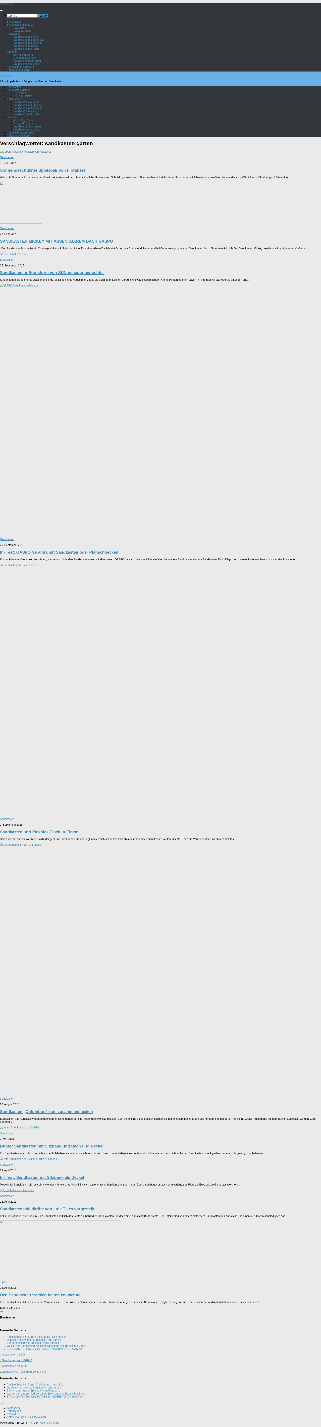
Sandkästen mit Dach (26, 48)
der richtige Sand (23, 54)
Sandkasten (7, 4)
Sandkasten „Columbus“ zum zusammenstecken (46, 1111)
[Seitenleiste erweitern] (1, 1311)
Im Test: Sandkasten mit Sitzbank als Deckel (42, 1177)
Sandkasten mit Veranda (27, 42)
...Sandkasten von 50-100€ (16, 1360)
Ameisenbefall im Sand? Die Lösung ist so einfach (36, 1336)
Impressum (13, 1408)
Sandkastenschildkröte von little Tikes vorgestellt (47, 1209)
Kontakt (11, 1414)
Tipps (3, 1282)
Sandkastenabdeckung (27, 60)
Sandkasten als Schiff (26, 36)
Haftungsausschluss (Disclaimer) (26, 1417)
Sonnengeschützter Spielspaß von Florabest (42, 170)
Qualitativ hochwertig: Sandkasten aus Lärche (34, 1339)
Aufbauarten (14, 33)
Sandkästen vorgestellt (20, 66)
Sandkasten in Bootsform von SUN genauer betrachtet (52, 272)
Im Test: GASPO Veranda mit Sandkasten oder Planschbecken (59, 552)
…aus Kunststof (22, 30)
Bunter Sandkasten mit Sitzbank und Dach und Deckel (51, 1146)
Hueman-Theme (49, 1422)
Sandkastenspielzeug (26, 63)
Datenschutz (14, 1411)
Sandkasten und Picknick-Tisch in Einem (39, 832)
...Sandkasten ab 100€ (13, 1366)
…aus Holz (20, 27)
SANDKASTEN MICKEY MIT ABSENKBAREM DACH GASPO (56, 241)
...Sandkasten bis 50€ (13, 1354)
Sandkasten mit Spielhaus (28, 39)
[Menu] (1, 10)
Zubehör (12, 51)
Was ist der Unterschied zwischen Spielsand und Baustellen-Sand (46, 1345)
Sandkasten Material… (20, 24)
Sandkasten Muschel (25, 45)
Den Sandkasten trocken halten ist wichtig (40, 1295)
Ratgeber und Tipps (18, 69)
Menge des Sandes (24, 57)
